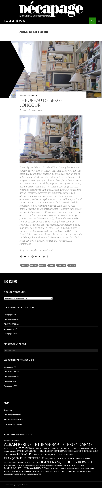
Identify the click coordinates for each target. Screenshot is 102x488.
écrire (42, 265)
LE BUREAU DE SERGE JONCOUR (41, 103)
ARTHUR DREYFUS (67, 448)
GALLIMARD (65, 459)
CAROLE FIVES (22, 451)
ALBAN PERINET (11, 440)
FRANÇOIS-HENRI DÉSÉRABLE (24, 458)
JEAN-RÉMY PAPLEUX (28, 465)
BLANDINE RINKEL (10, 451)
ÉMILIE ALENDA (23, 474)
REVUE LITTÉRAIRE (14, 20)
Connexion (8, 410)
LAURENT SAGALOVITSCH (59, 465)
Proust (72, 265)
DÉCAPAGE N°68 (11, 324)
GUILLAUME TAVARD (80, 458)
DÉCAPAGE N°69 (11, 319)
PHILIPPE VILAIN (52, 471)
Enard (51, 265)
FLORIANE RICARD (64, 454)
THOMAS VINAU (83, 471)
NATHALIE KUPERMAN (58, 468)
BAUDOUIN (78, 448)
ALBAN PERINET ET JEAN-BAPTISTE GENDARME (48, 444)
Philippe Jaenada (39, 471)
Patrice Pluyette (10, 471)
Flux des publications (12, 414)
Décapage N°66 (10, 333)
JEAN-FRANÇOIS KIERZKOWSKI (66, 462)
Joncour (61, 265)
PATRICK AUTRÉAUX (24, 471)
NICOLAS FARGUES (76, 468)
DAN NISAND (55, 451)
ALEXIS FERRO (9, 448)
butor (34, 265)
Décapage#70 (10, 314)
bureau (25, 265)
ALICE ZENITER (23, 448)
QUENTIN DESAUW (67, 471)
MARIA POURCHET (15, 468)
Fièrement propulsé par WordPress (16, 485)
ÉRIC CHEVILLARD (35, 474)
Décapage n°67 (10, 329)
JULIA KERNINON (42, 465)
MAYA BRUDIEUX (36, 468)
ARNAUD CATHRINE (36, 448)
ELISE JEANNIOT (10, 455)
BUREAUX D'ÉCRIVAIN (28, 96)
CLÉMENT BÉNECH (39, 450)
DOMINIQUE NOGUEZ (87, 451)
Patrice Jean (88, 468)
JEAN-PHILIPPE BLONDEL (12, 465)
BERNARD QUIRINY (89, 448)
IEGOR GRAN (10, 462)
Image (24, 110)
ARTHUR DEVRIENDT (52, 448)
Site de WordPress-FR (13, 424)
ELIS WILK (24, 454)
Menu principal (99, 20)
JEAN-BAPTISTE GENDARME (29, 463)
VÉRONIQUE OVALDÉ (11, 474)
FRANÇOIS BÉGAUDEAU (52, 458)
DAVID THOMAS (69, 451)
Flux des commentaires (13, 419)
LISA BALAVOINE (77, 465)
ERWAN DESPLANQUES (43, 454)
